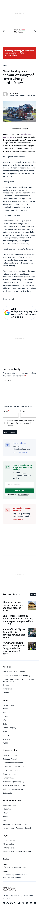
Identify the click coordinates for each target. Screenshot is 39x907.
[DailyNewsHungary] (19, 31)
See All (33, 594)
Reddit (5, 817)
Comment (7, 380)
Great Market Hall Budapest (14, 785)
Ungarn (6, 735)
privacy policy (23, 495)
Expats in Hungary (10, 774)
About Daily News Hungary (14, 672)
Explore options (19, 452)
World (5, 731)
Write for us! (7, 689)
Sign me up (19, 491)
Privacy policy (8, 844)
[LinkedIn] (4, 903)
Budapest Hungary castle (13, 789)
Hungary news (8, 705)
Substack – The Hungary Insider (15, 824)
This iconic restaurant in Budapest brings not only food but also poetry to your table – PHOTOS (18, 620)
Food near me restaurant (13, 763)
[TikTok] (19, 903)
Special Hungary (9, 728)
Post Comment (9, 432)
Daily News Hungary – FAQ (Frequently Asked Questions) (18, 680)
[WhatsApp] (23, 903)
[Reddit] (31, 903)
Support (6, 693)
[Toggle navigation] (4, 31)
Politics (5, 709)
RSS (4, 820)
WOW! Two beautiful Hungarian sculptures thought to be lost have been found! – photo (14, 648)
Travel (5, 716)
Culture (5, 724)
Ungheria (6, 739)
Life (4, 720)
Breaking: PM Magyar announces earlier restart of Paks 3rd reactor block (19, 53)
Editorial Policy (9, 848)
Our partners (8, 685)
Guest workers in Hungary (13, 770)
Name (6, 411)
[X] (15, 903)
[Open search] (35, 31)
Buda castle (7, 793)
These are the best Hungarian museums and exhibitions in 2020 (13, 606)
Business (6, 712)
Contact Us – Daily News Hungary (16, 675)
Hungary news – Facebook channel (17, 828)
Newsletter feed (9, 805)
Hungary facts (8, 778)
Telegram (6, 813)
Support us (17, 519)
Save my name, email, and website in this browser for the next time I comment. (20, 423)
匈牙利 (5, 743)
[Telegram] (27, 903)
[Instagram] (11, 903)
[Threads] (35, 903)
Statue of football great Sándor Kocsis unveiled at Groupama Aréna (14, 633)
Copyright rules (9, 840)
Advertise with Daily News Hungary (17, 851)
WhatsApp (7, 809)
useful (11, 299)
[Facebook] (7, 903)
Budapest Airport (10, 759)
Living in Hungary (10, 755)
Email (23, 411)
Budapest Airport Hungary (13, 782)
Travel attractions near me (13, 766)
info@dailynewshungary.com (14, 867)
